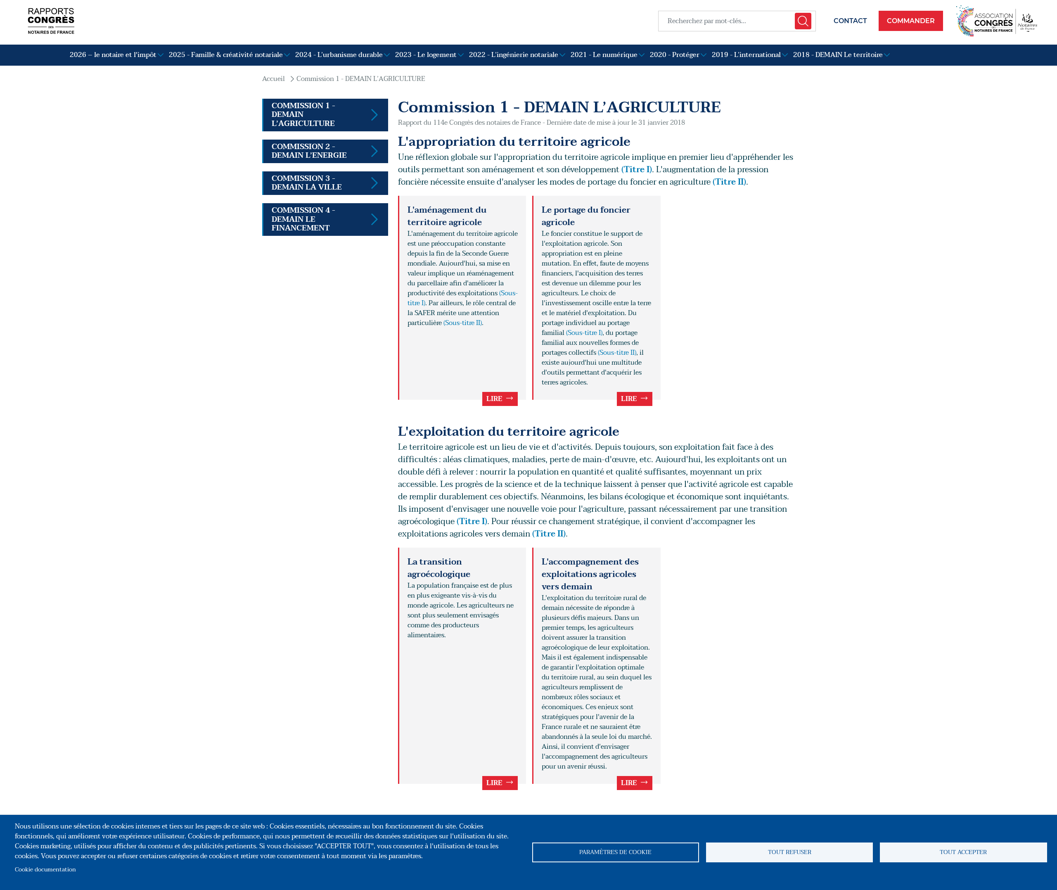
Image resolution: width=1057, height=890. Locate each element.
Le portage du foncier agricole (586, 216)
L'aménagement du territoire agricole (447, 216)
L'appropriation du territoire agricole (514, 141)
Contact (850, 21)
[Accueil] (51, 20)
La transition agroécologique (439, 568)
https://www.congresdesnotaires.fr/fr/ (997, 20)
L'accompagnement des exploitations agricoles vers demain (590, 574)
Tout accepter (963, 852)
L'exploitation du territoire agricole (508, 431)
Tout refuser (789, 852)
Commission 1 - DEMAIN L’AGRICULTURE (360, 79)
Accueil (273, 79)
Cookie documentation (45, 869)
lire (494, 399)
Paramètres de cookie (615, 852)
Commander (911, 21)
